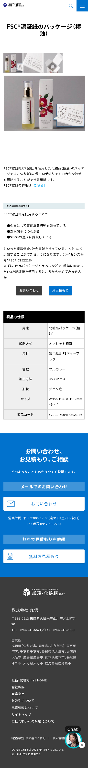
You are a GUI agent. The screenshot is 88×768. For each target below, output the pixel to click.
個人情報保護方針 (64, 738)
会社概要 (18, 687)
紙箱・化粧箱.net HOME (29, 680)
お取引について (23, 700)
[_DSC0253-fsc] (13, 63)
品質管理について (24, 707)
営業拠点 (18, 693)
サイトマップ (21, 714)
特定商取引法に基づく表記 (28, 738)
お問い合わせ (29, 290)
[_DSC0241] (33, 63)
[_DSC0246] (54, 63)
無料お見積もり (44, 556)
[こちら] (39, 185)
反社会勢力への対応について (33, 721)
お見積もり (60, 290)
